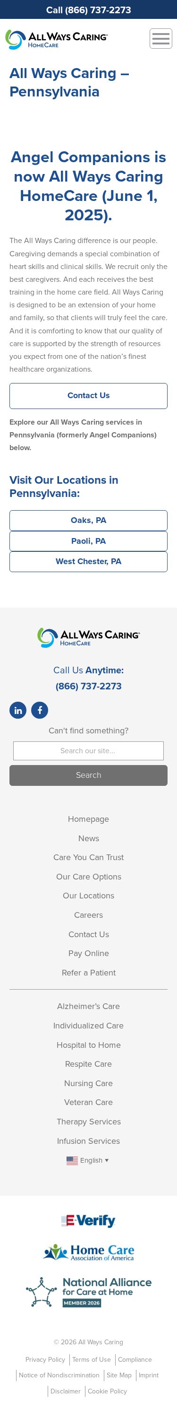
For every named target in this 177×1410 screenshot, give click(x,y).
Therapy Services (89, 1121)
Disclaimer (66, 1391)
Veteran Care (88, 1102)
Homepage (88, 819)
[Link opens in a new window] (17, 710)
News (88, 838)
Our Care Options (88, 876)
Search (88, 775)
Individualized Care (88, 1025)
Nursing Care (88, 1083)
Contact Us (88, 395)
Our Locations (88, 895)
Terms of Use (91, 1360)
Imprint (149, 1375)
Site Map (119, 1375)
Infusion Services (88, 1141)
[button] (88, 1160)
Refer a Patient (89, 972)
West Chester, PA (88, 561)
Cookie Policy (107, 1391)
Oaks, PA (88, 520)
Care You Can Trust (88, 857)
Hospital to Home (89, 1045)
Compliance (135, 1360)
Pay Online (88, 953)
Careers (88, 915)
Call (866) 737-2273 (88, 10)
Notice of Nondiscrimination (59, 1375)
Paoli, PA (88, 541)
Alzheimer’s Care (88, 1006)
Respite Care (88, 1064)
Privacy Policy (45, 1360)
